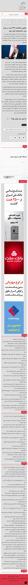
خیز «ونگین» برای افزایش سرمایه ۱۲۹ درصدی (15, 540)
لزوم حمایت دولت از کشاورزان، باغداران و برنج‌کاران (14, 553)
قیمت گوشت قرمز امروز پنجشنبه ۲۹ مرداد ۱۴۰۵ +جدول (13, 527)
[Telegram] (23, 137)
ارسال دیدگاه (23, 181)
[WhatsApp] (19, 137)
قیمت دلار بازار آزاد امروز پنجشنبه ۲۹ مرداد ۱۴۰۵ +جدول (13, 542)
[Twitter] (15, 137)
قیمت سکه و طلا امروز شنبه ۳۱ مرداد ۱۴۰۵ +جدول (14, 568)
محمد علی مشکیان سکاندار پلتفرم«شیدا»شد (15, 371)
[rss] (8, 576)
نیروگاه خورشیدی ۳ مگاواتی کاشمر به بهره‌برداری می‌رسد (13, 405)
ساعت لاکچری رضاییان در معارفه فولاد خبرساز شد (14, 525)
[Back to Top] (26, 583)
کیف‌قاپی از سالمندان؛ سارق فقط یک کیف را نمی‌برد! (14, 467)
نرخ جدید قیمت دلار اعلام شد (18, 339)
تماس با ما (12, 576)
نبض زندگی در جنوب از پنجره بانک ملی (17, 491)
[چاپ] (12, 22)
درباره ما (17, 576)
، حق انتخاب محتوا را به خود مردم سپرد (16, 470)
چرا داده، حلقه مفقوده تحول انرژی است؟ (16, 484)
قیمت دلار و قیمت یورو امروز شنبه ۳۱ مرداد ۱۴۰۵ (14, 561)
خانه (25, 18)
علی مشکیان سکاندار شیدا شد (18, 373)
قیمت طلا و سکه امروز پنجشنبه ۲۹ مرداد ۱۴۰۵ (15, 534)
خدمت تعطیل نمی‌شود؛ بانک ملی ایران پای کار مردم (14, 384)
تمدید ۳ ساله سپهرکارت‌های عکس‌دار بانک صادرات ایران (13, 399)
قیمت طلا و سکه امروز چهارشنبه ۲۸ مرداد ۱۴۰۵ (15, 493)
